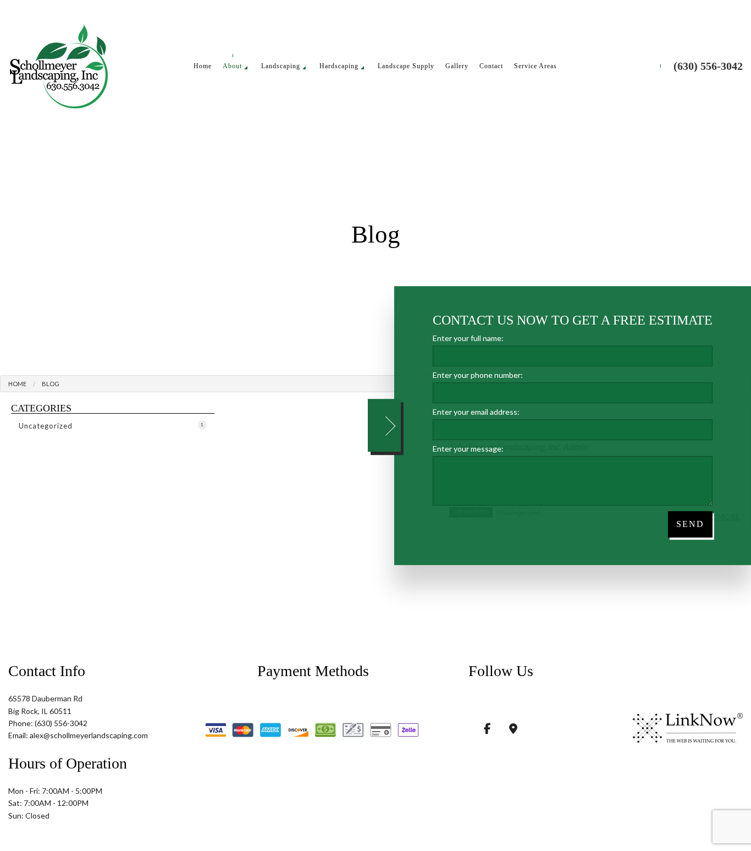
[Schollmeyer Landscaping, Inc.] (58, 64)
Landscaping (280, 66)
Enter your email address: (476, 411)
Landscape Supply (406, 66)
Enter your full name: (468, 338)
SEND (690, 524)
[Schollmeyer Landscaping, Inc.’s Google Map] (513, 729)
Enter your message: (468, 448)
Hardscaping (338, 66)
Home (203, 66)
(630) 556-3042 (708, 67)
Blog (50, 384)
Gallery (456, 66)
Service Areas (535, 66)
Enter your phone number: (478, 375)
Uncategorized (111, 426)
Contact (491, 66)
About (232, 66)
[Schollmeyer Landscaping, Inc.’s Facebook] (487, 729)
